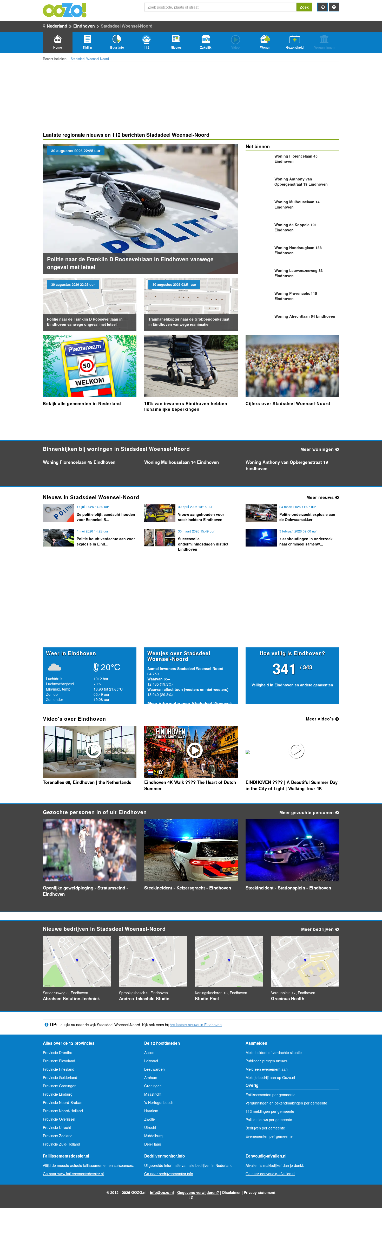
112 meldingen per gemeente (270, 1111)
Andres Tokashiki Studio (144, 998)
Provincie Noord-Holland (63, 1110)
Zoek (304, 7)
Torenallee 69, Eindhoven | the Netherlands (87, 782)
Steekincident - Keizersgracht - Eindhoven (187, 888)
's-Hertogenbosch (158, 1102)
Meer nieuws (320, 497)
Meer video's (320, 719)
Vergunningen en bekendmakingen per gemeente (286, 1103)
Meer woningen (317, 449)
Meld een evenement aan (267, 1069)
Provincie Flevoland (59, 1060)
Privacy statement (259, 1192)
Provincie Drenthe (57, 1052)
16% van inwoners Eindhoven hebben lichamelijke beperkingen (185, 406)
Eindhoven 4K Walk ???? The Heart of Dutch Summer (190, 785)
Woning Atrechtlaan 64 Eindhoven (304, 316)
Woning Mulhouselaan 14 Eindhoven (181, 462)
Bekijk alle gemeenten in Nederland (82, 403)
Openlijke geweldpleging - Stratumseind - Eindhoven (85, 891)
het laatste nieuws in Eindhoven (196, 1024)
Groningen (153, 1085)
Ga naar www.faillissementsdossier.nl (73, 1173)
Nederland (57, 26)
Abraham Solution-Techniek (71, 998)
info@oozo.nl (162, 1192)
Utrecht (150, 1127)
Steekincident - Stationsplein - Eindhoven (288, 888)
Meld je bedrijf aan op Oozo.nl (270, 1077)
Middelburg (153, 1135)
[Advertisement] (191, 606)
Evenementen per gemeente (269, 1136)
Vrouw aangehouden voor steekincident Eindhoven (201, 517)
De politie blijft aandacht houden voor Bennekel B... (106, 517)
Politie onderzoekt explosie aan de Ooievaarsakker (307, 517)
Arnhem (150, 1077)
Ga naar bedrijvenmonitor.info (168, 1173)
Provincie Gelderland (60, 1077)
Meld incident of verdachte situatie (274, 1052)
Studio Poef (207, 998)
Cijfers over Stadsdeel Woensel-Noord (288, 403)
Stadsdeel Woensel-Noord (90, 58)
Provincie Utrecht (57, 1127)
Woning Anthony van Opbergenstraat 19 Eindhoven (301, 181)
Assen (149, 1052)
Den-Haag (152, 1144)
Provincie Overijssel (59, 1119)
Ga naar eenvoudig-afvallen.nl (270, 1173)
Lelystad (151, 1060)
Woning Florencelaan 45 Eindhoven (79, 462)
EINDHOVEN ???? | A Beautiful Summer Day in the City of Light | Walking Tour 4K (292, 785)
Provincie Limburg (58, 1094)
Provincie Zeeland (58, 1135)
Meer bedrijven (318, 929)
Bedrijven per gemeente (265, 1127)
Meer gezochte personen (307, 812)
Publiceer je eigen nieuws (266, 1060)
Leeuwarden (154, 1069)
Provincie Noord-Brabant (63, 1102)
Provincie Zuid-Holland (61, 1144)
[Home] (65, 9)
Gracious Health (287, 998)
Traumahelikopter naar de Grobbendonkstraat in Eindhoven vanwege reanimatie (188, 321)
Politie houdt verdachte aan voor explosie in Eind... (106, 541)
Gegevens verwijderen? (198, 1192)
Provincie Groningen (59, 1085)
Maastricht (152, 1094)
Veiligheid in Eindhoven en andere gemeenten (292, 684)
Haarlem (151, 1110)
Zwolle (149, 1119)
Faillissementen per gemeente (270, 1094)
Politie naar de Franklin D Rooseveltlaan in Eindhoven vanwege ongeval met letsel (85, 321)
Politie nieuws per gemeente (269, 1119)
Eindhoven (84, 26)
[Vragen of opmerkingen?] (334, 7)
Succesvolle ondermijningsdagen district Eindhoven (203, 544)
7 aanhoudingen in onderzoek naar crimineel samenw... (306, 541)
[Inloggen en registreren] (322, 7)
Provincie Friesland (58, 1069)
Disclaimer (231, 1192)
